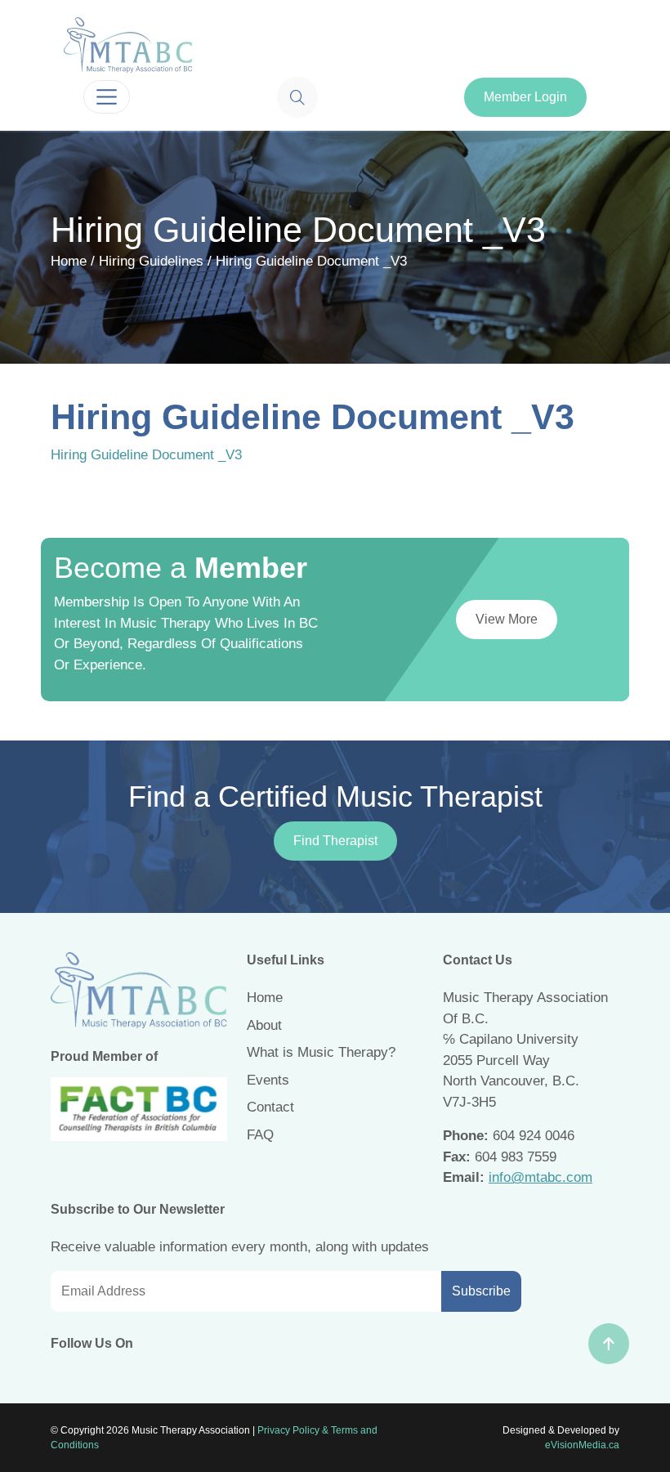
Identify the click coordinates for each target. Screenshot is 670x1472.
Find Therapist (335, 841)
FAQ (260, 1135)
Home (69, 261)
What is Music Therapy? (321, 1052)
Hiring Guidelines (151, 261)
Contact (270, 1107)
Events (268, 1080)
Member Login (525, 97)
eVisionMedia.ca (582, 1445)
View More (507, 619)
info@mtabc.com (540, 1177)
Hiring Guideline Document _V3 (146, 455)
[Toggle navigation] (106, 97)
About (264, 1025)
